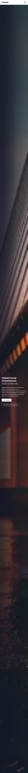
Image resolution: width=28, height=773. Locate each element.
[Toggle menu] (24, 2)
